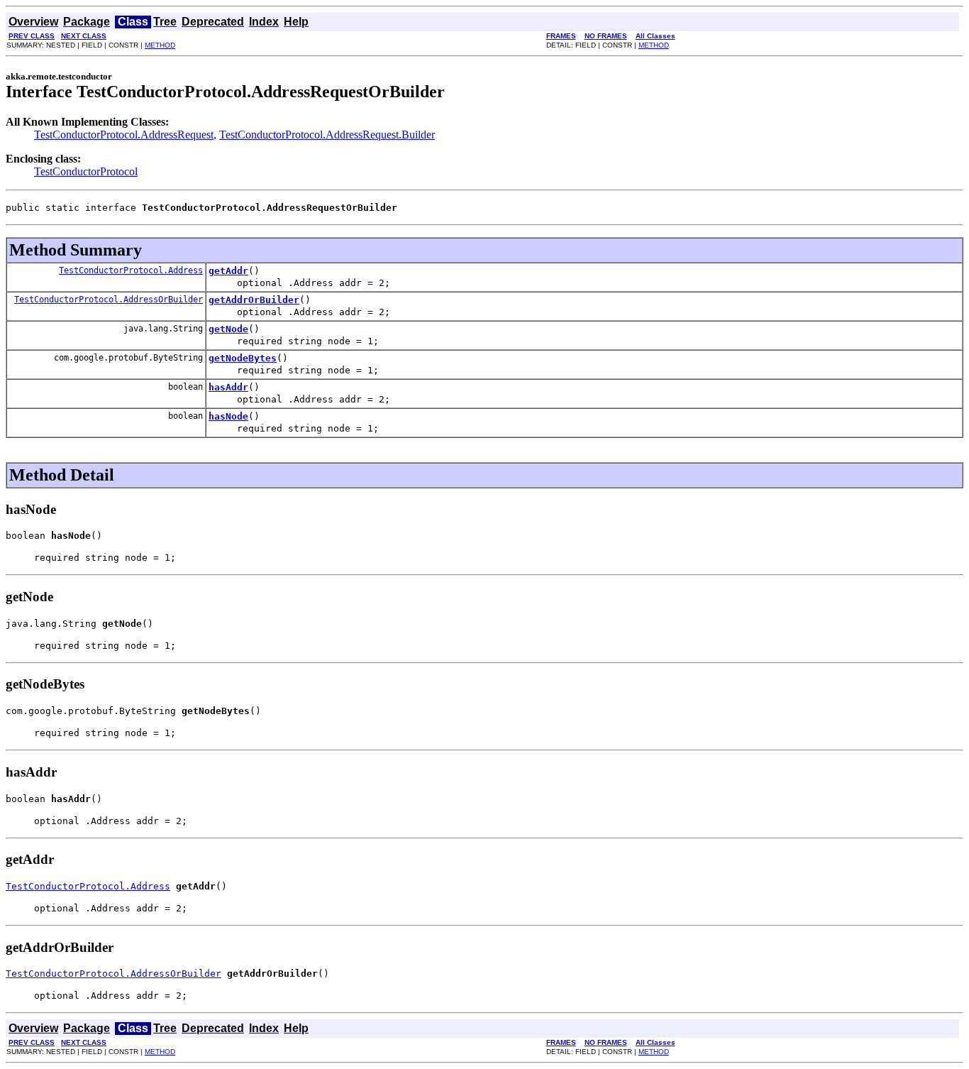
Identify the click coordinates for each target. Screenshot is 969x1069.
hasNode (228, 416)
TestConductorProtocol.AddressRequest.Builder (327, 134)
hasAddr (228, 387)
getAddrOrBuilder (254, 300)
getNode (228, 329)
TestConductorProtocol (86, 171)
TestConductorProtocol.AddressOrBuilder (108, 300)
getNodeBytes (243, 358)
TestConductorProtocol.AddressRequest (124, 134)
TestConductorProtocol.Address (131, 270)
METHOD (160, 45)
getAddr (228, 270)
